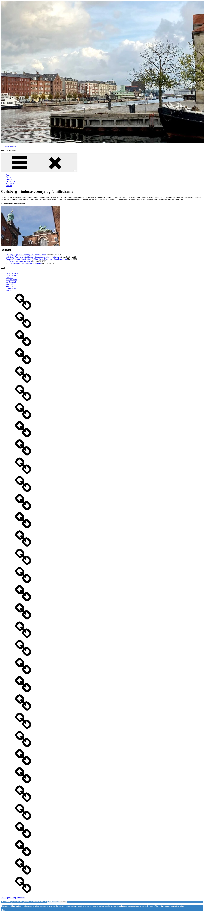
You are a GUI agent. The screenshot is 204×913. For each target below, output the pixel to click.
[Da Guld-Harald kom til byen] (23, 784)
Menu (74, 171)
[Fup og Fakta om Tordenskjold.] (23, 402)
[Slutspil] (23, 730)
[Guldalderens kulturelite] (23, 894)
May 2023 (9, 278)
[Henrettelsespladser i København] (23, 493)
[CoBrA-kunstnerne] (23, 857)
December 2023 (12, 275)
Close (3, 910)
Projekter (9, 179)
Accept (63, 902)
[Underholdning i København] (23, 511)
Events (8, 177)
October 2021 (11, 282)
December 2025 (12, 273)
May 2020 (9, 286)
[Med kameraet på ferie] (23, 584)
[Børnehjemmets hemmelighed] (23, 620)
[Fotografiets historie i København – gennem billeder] (23, 529)
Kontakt (9, 186)
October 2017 (11, 288)
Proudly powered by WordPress (13, 898)
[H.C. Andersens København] (23, 456)
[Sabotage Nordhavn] (23, 748)
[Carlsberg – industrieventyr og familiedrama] (23, 638)
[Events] (23, 347)
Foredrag (9, 175)
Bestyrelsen (10, 184)
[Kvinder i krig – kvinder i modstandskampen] (23, 766)
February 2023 (11, 280)
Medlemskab (10, 181)
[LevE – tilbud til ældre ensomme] (23, 365)
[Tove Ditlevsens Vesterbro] (23, 711)
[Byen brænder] (23, 420)
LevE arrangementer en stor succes (19, 261)
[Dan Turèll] (23, 821)
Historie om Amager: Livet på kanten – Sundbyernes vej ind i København (33, 257)
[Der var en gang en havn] (23, 675)
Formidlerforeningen (8, 146)
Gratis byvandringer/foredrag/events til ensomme (24, 263)
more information (53, 902)
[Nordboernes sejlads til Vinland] (23, 875)
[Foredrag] (23, 383)
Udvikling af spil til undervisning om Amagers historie (26, 255)
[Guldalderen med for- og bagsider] (23, 474)
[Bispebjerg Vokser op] (23, 693)
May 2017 (9, 290)
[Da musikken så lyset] (23, 839)
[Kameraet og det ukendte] (23, 602)
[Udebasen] (23, 329)
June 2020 (9, 284)
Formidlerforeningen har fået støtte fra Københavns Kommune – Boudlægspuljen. (36, 259)
